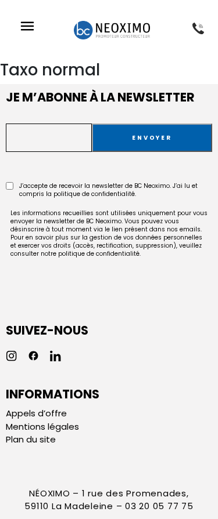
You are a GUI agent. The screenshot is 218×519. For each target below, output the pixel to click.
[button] (27, 27)
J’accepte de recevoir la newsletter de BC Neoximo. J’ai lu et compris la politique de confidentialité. (108, 190)
